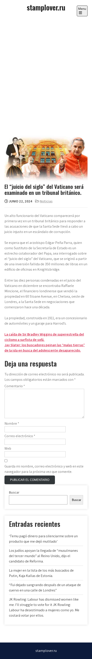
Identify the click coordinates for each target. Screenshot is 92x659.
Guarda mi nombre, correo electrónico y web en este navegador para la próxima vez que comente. (44, 469)
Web (7, 448)
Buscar (14, 492)
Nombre (11, 423)
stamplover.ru (46, 7)
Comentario (14, 386)
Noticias (46, 201)
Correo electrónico (19, 436)
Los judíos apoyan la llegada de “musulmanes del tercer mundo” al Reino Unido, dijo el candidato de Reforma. (43, 556)
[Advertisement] (46, 74)
